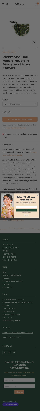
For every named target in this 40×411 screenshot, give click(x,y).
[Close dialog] (38, 195)
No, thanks (26, 215)
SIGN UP (26, 210)
